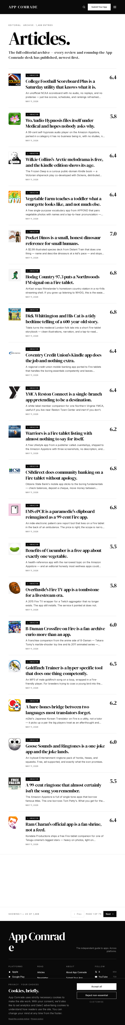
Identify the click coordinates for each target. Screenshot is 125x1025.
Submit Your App (99, 7)
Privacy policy (37, 1019)
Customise (97, 1002)
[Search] (84, 7)
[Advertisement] (62, 880)
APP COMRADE (23, 7)
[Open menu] (114, 7)
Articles (41, 972)
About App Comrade (76, 972)
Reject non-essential (97, 995)
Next (108, 914)
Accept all (96, 986)
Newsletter (42, 977)
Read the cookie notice (19, 1019)
